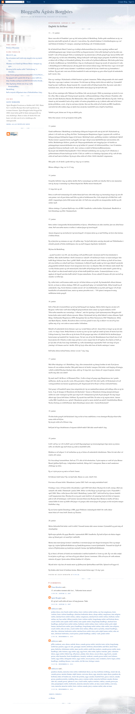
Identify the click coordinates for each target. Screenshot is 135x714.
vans (52, 686)
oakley (102, 681)
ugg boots (83, 651)
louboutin (72, 684)
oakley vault (95, 633)
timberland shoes (84, 672)
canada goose (56, 674)
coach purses (74, 633)
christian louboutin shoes (83, 614)
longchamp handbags (99, 621)
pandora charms (56, 672)
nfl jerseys (76, 654)
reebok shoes (75, 644)
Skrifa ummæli (55, 694)
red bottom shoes (112, 619)
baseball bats (99, 676)
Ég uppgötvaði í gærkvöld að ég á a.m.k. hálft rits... (24, 78)
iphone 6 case (73, 681)
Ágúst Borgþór (56, 598)
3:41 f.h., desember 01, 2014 (62, 664)
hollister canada (106, 679)
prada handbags (85, 633)
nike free (54, 631)
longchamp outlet (99, 619)
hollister (90, 646)
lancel (112, 676)
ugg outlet (72, 651)
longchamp (114, 644)
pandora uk (116, 674)
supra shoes (107, 674)
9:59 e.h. (76, 574)
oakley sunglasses (82, 616)
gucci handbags (76, 626)
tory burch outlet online (69, 612)
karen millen (105, 684)
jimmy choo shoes (87, 654)
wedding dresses (64, 661)
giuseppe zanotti (80, 646)
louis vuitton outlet (85, 619)
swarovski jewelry (78, 676)
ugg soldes (60, 658)
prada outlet (105, 633)
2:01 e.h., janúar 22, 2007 (61, 604)
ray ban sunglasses (105, 612)
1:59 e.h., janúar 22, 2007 (61, 593)
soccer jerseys (90, 658)
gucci (107, 676)
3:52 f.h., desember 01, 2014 (62, 689)
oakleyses (54, 608)
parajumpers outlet (61, 684)
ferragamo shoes (70, 658)
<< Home (52, 698)
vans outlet (75, 661)
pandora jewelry (62, 679)
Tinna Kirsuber (56, 587)
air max (97, 684)
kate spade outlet (85, 621)
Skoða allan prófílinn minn (18, 124)
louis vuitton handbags (65, 614)
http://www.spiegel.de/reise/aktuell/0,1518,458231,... (25, 75)
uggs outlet (60, 654)
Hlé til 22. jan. (11, 55)
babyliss (58, 649)
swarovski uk (115, 672)
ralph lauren (77, 674)
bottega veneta (94, 661)
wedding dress (73, 679)
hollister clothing (103, 672)
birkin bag (68, 654)
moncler (66, 672)
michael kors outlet (63, 626)
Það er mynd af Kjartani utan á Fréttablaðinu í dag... (24, 92)
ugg (78, 651)
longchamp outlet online (92, 626)
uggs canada (89, 676)
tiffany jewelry (72, 619)
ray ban (94, 672)
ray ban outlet (61, 619)
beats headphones (73, 656)
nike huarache (61, 656)
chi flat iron (84, 661)
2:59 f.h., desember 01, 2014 (62, 636)
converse (113, 684)
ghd (109, 651)
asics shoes (66, 644)
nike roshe (91, 651)
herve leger (111, 658)
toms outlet (74, 672)
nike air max (65, 628)
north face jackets (57, 646)
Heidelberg (10, 89)
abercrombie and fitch (101, 646)
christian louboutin (62, 633)
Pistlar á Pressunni (12, 48)
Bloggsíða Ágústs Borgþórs (47, 11)
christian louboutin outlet (67, 631)
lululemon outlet (68, 649)
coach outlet (55, 621)
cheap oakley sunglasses (102, 614)
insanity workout (86, 656)
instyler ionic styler (102, 644)
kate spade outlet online (69, 621)
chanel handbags (111, 628)
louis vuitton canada (80, 686)
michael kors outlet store (86, 631)
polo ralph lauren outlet (104, 631)
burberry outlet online (86, 624)
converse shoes (87, 674)
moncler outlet (88, 684)
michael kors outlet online (65, 616)
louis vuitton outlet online (88, 612)
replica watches (101, 651)
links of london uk (64, 676)
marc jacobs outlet (81, 649)
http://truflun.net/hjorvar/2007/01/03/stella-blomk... (25, 80)
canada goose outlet (88, 644)
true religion (114, 626)
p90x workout (56, 644)
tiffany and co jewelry (96, 628)
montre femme (67, 674)
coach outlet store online (79, 628)
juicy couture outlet (86, 679)
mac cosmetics (101, 658)
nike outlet (105, 626)
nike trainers (63, 651)
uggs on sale (68, 646)
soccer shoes (99, 654)
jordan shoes (55, 612)
